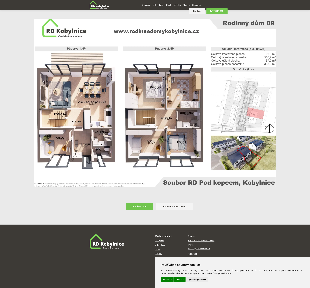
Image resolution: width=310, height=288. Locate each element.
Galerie (186, 5)
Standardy (196, 5)
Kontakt (197, 11)
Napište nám (140, 206)
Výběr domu (158, 5)
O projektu (146, 5)
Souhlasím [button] (167, 279)
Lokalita (177, 5)
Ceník (168, 5)
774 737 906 (217, 11)
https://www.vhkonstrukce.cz (201, 240)
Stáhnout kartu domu (174, 206)
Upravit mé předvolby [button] (197, 279)
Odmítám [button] (180, 279)
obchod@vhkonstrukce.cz (199, 249)
